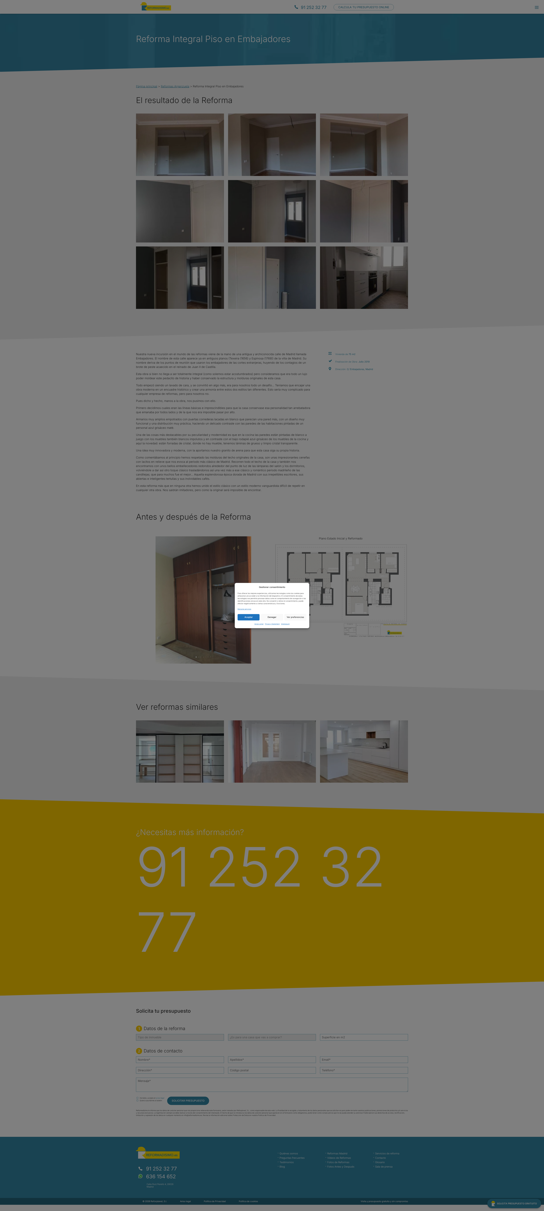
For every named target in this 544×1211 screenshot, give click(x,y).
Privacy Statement (272, 624)
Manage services (244, 609)
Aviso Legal (259, 624)
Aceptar (249, 617)
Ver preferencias (295, 617)
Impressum (285, 624)
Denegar (272, 617)
